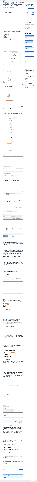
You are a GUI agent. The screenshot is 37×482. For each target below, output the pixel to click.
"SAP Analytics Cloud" (27, 27)
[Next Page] (30, 31)
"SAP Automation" (27, 28)
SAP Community (4, 2)
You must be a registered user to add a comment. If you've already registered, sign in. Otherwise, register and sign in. (12, 475)
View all (26, 87)
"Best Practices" (29, 22)
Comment (5, 477)
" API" (25, 22)
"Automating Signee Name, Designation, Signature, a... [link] (8, 3)
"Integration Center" (27, 23)
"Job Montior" (32, 23)
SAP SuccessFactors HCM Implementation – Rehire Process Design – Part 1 (29, 47)
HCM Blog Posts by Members (21, 2)
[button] (31, 14)
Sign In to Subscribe (31, 8)
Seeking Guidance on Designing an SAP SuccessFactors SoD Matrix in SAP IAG (29, 36)
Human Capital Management (15, 2)
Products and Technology (9, 2)
